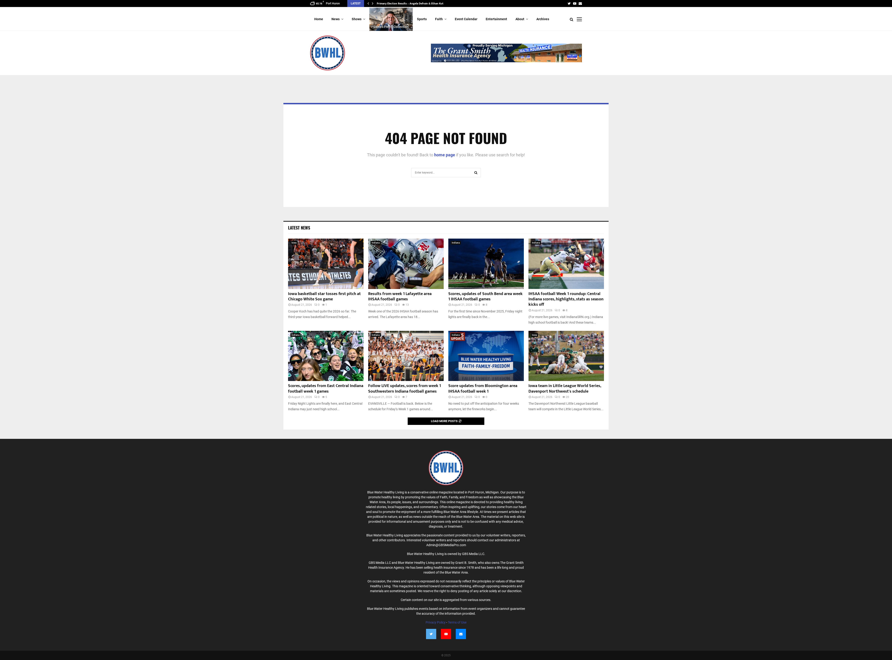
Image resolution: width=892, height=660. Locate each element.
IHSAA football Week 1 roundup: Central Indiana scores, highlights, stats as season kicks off (565, 299)
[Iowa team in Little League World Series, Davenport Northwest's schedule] (566, 356)
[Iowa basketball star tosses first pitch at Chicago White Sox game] (326, 264)
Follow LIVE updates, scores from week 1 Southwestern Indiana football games (404, 388)
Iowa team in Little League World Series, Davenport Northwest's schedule (564, 388)
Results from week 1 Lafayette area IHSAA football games (400, 296)
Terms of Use (457, 622)
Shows (356, 19)
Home (318, 19)
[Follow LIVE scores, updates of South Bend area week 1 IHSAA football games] (486, 264)
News (335, 19)
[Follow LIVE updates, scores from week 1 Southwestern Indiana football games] (406, 356)
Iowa (294, 242)
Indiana (376, 242)
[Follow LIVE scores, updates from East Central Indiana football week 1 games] (326, 356)
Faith (439, 19)
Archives (542, 19)
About (519, 19)
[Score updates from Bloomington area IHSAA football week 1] (486, 356)
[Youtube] (446, 634)
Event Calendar (466, 19)
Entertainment (496, 19)
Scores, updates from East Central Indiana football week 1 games (325, 388)
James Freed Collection (391, 27)
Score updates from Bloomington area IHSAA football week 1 (482, 388)
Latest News (299, 228)
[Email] (461, 634)
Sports (422, 19)
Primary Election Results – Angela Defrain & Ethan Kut (410, 3)
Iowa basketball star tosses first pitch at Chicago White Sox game (324, 296)
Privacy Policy (436, 622)
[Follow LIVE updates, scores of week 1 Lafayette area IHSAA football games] (406, 264)
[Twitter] (431, 634)
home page (444, 154)
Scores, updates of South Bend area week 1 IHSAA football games (485, 296)
